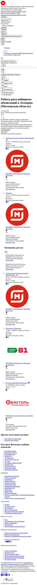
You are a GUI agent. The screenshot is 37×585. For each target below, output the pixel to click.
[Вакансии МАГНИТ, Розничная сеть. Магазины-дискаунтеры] (20, 350)
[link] (4, 34)
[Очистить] (3, 65)
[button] (3, 38)
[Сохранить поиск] (3, 70)
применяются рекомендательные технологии (17, 563)
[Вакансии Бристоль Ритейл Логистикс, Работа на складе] (20, 403)
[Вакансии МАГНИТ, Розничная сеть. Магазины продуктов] (20, 161)
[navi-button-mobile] (3, 44)
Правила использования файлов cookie (13, 15)
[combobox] (9, 61)
